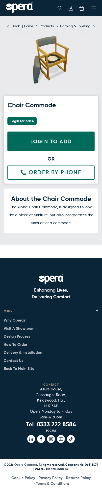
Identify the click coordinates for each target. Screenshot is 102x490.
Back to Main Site (19, 368)
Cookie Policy (23, 477)
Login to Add (51, 141)
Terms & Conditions (53, 483)
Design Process (17, 336)
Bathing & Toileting (75, 26)
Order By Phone (55, 172)
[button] (59, 8)
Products (47, 26)
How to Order (15, 344)
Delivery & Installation (23, 352)
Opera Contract (25, 464)
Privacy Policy (51, 477)
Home (28, 26)
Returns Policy (78, 477)
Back (16, 26)
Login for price (22, 121)
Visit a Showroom (19, 328)
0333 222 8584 (56, 424)
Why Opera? (15, 320)
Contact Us (13, 360)
